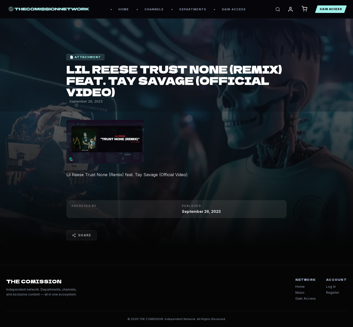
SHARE (84, 235)
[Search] (278, 9)
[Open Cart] (304, 9)
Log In (331, 287)
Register (332, 292)
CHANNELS (154, 9)
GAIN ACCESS (234, 9)
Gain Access (305, 298)
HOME (123, 9)
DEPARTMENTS (192, 9)
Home (300, 287)
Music (300, 292)
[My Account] (290, 9)
